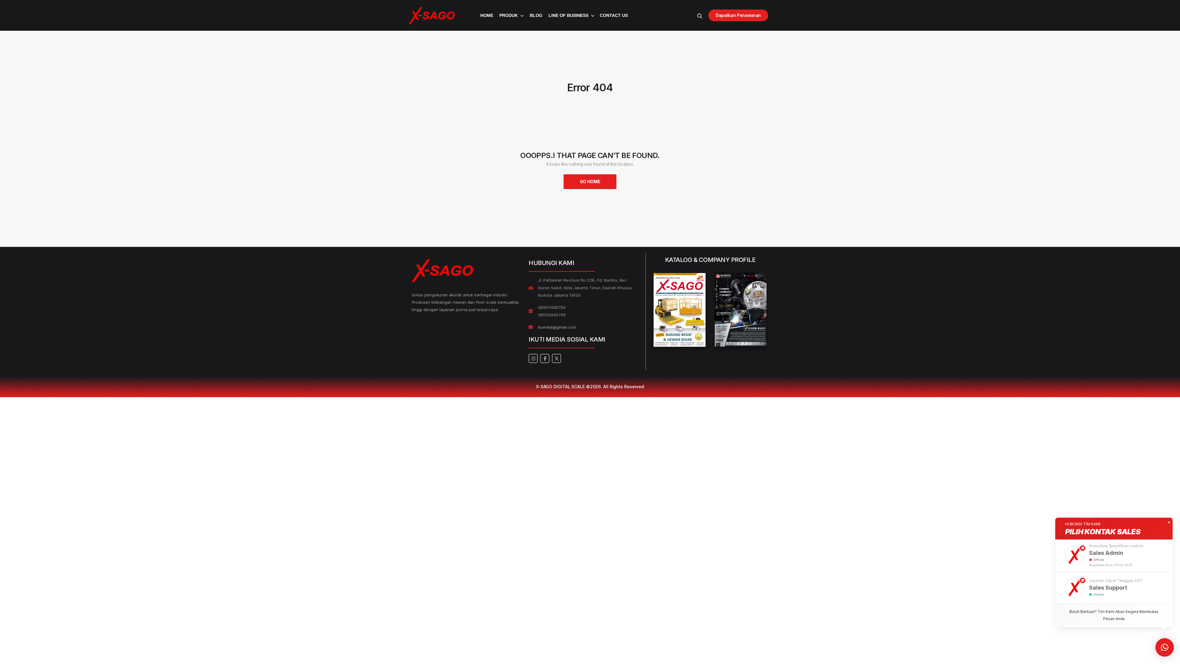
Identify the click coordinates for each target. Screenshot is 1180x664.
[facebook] (544, 358)
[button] (1114, 555)
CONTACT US (614, 15)
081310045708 (552, 314)
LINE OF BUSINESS (568, 15)
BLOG (536, 15)
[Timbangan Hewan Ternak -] (432, 15)
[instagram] (533, 358)
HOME (486, 15)
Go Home (590, 181)
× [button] (1168, 522)
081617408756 (551, 307)
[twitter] (556, 358)
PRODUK (508, 15)
